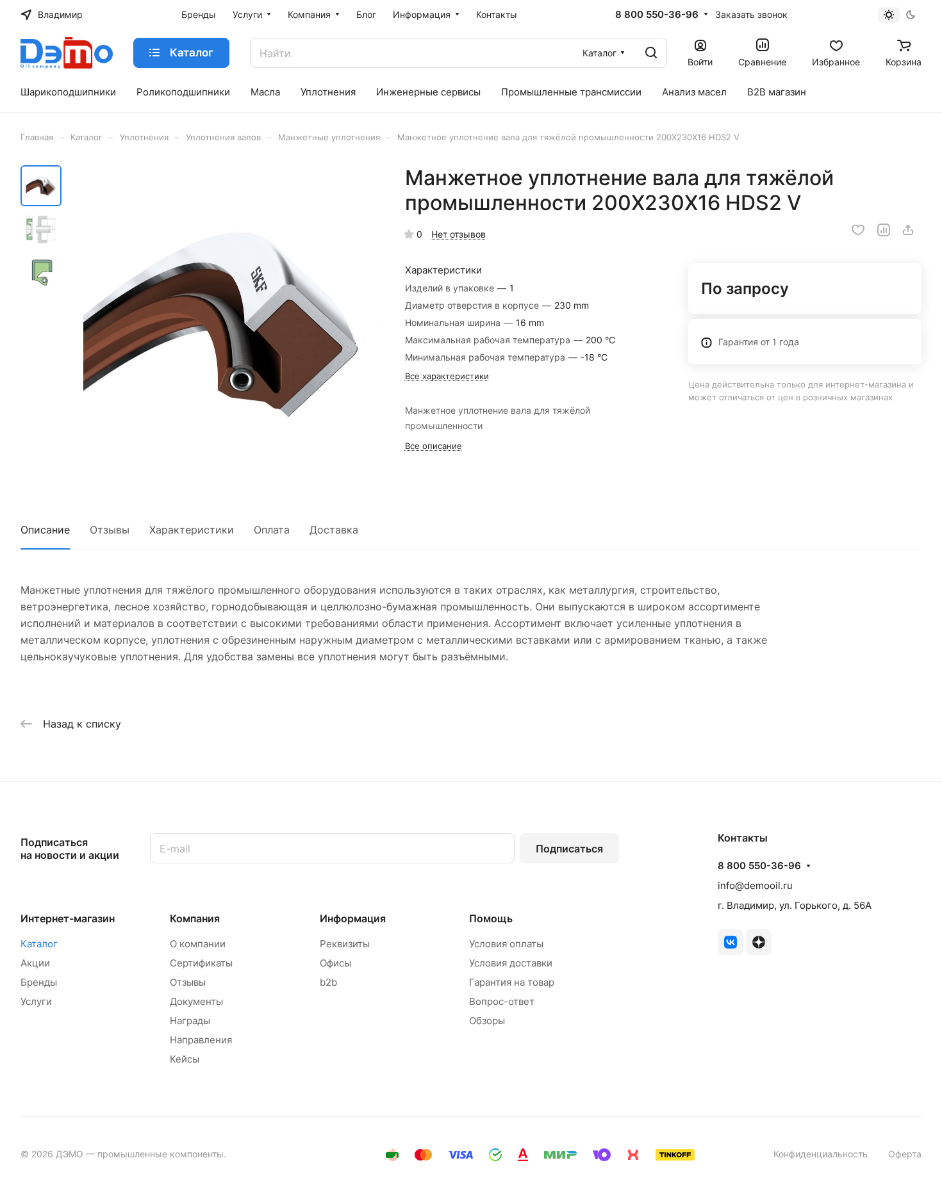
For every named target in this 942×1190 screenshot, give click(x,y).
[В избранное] (858, 230)
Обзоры (487, 1021)
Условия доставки (510, 963)
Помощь (491, 918)
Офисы (335, 963)
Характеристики (191, 529)
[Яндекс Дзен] (759, 942)
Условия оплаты (506, 944)
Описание (45, 529)
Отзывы (109, 529)
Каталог (39, 944)
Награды (190, 1021)
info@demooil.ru (755, 885)
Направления (201, 1040)
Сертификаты (201, 963)
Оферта (904, 1153)
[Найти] (651, 53)
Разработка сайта (267, 1153)
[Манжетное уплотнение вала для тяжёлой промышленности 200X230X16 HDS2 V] (224, 321)
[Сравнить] (883, 230)
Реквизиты (345, 944)
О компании (198, 944)
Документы (196, 1001)
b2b (328, 982)
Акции (35, 963)
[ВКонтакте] (730, 942)
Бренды (39, 982)
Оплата (272, 529)
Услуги (36, 1001)
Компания (195, 918)
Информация (353, 918)
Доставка (334, 529)
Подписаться (569, 848)
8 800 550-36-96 (656, 14)
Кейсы (184, 1059)
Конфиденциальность (820, 1153)
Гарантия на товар (511, 982)
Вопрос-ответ (501, 1001)
